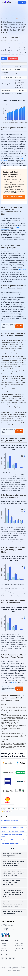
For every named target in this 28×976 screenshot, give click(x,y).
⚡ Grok (3, 811)
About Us (3, 948)
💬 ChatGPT (7, 808)
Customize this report (19, 326)
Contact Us (4, 951)
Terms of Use (19, 945)
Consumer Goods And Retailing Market (11, 824)
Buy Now (4, 58)
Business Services (10, 18)
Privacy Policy (19, 943)
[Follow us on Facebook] (2, 958)
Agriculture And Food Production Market (12, 831)
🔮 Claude (9, 811)
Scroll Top (13, 973)
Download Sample (13, 58)
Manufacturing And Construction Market (12, 827)
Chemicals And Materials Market (10, 843)
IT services (14, 682)
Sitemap (17, 951)
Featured (3, 945)
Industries (3, 943)
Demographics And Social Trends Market (12, 840)
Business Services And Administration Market (11, 835)
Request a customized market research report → (14, 197)
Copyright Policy (19, 948)
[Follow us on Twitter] (6, 958)
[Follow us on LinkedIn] (10, 958)
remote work (22, 269)
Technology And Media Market (9, 820)
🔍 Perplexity (14, 808)
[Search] (16, 2)
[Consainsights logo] (14, 921)
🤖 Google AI (22, 808)
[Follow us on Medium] (13, 958)
